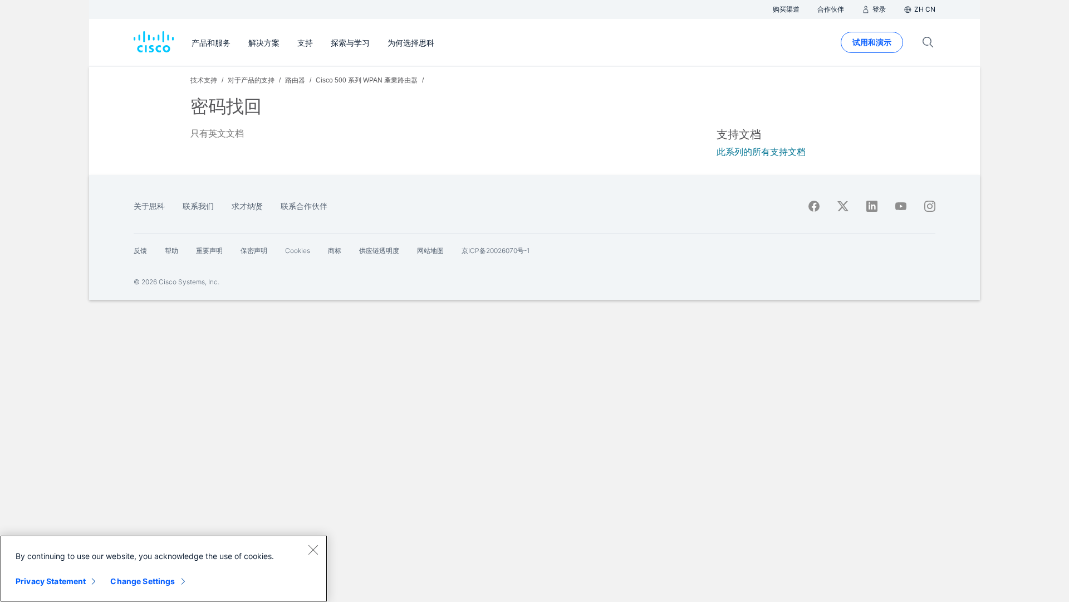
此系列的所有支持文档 (761, 152)
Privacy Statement (51, 581)
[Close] (312, 549)
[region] (163, 568)
